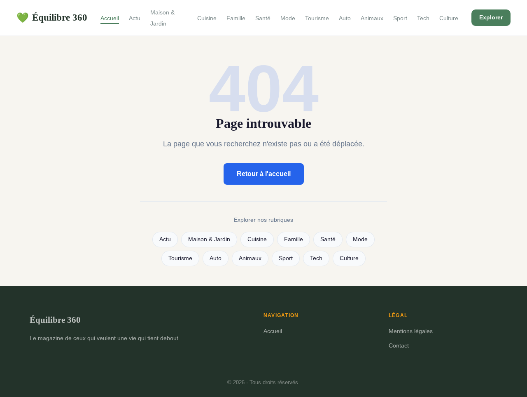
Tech (423, 18)
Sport (400, 18)
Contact (399, 345)
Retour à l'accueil (264, 173)
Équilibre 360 (51, 17)
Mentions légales (411, 331)
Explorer (491, 17)
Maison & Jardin (162, 18)
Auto (345, 18)
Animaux (372, 18)
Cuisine (207, 18)
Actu (134, 18)
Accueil (109, 18)
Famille (235, 18)
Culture (448, 18)
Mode (287, 18)
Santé (262, 18)
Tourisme (317, 18)
